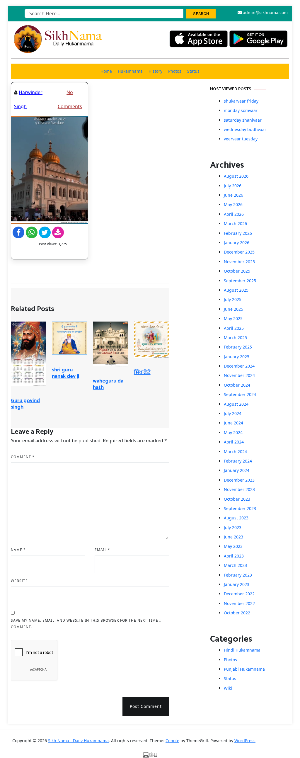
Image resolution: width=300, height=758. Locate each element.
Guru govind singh (25, 404)
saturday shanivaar (243, 120)
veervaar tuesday (241, 139)
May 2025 (233, 318)
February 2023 (238, 575)
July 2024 (232, 413)
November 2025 (239, 261)
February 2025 (238, 347)
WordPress (244, 740)
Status (193, 71)
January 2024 (236, 470)
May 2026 (233, 204)
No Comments (70, 99)
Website (19, 580)
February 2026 (238, 233)
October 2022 (237, 613)
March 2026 (235, 223)
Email (102, 549)
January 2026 (236, 242)
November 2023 (239, 489)
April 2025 (234, 328)
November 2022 (239, 603)
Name (18, 549)
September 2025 (240, 280)
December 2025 (239, 252)
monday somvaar (241, 110)
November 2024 (239, 375)
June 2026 (233, 195)
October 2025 (237, 271)
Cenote (172, 740)
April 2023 (234, 556)
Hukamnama (130, 71)
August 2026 (236, 176)
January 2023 (236, 584)
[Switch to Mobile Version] (150, 754)
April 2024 (234, 442)
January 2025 (236, 356)
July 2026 (232, 185)
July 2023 (232, 527)
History (155, 71)
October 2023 (237, 499)
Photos (174, 71)
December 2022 (239, 593)
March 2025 (235, 337)
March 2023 (235, 565)
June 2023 (233, 537)
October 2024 (237, 385)
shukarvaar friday (241, 101)
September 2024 (240, 394)
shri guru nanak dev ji (65, 373)
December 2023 (239, 480)
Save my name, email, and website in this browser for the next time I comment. (86, 623)
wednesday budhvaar (245, 129)
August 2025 (236, 290)
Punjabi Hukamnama (244, 669)
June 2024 (233, 423)
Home (106, 71)
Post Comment (146, 706)
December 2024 (239, 366)
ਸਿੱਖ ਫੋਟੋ (142, 372)
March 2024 (235, 451)
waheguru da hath (108, 384)
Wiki (228, 688)
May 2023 (233, 546)
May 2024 (233, 432)
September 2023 (240, 508)
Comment (23, 456)
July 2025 (232, 299)
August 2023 (236, 518)
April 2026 (234, 214)
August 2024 (236, 404)
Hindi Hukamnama (242, 650)
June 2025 (233, 309)
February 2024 (238, 461)
